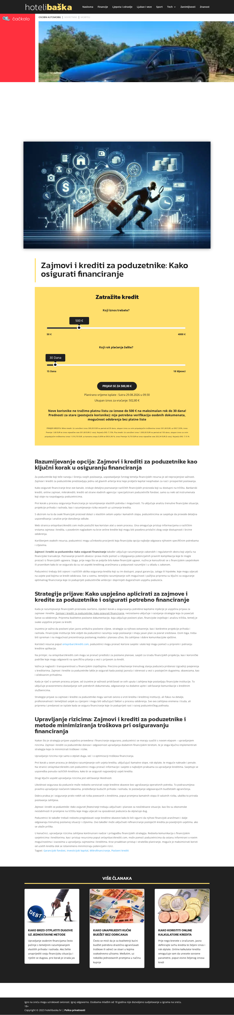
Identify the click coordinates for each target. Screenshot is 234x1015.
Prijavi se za (117, 386)
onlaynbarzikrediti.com (75, 644)
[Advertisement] (117, 109)
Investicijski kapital (77, 850)
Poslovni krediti (120, 850)
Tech (170, 7)
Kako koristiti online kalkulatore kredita (175, 932)
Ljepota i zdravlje (122, 7)
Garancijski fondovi (54, 850)
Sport (159, 7)
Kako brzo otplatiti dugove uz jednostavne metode (50, 932)
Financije (103, 7)
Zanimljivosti (188, 7)
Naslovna (87, 7)
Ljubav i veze (144, 7)
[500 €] (79, 328)
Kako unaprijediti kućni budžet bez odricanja (112, 932)
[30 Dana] (55, 365)
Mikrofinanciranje (100, 850)
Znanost (205, 7)
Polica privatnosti (74, 1010)
